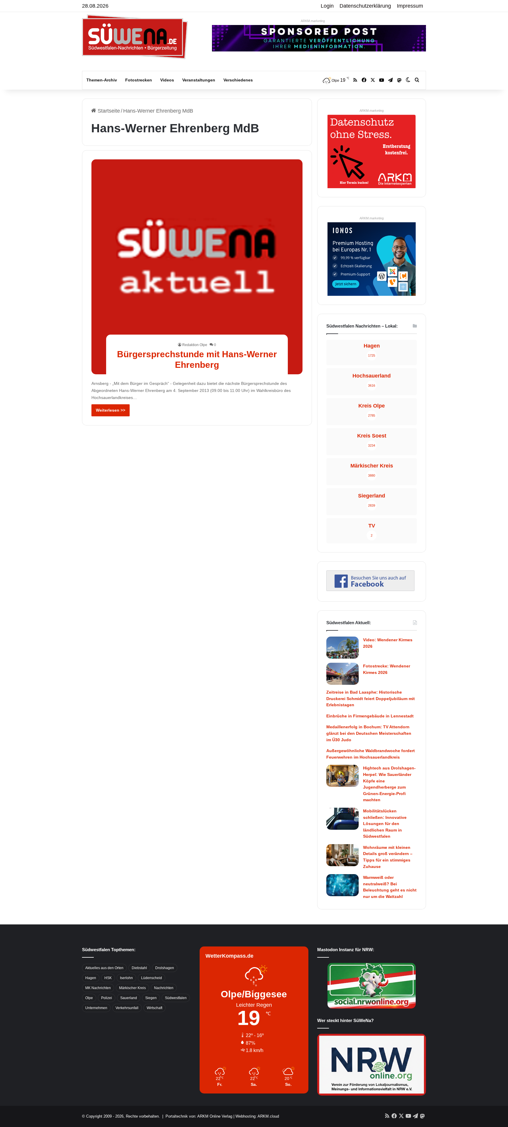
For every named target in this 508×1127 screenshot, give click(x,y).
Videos (167, 80)
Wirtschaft (154, 1008)
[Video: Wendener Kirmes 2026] (342, 648)
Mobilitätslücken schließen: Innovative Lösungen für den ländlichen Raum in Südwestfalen (385, 824)
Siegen (151, 998)
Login (327, 6)
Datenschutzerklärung (365, 6)
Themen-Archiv (101, 80)
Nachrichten (163, 988)
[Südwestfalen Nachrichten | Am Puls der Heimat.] (135, 36)
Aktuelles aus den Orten (104, 968)
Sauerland (128, 998)
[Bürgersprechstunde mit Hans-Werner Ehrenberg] (197, 266)
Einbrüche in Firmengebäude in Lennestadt (370, 716)
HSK (108, 978)
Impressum (410, 6)
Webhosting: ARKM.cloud (257, 1116)
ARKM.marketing (313, 21)
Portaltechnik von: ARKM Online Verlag (199, 1116)
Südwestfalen (176, 998)
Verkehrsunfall (127, 1008)
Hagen (90, 978)
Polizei (106, 998)
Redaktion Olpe (194, 345)
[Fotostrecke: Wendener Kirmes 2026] (342, 674)
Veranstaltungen (198, 80)
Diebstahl (139, 968)
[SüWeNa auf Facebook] (370, 589)
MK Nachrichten (98, 988)
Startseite (108, 111)
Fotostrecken (138, 80)
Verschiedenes (238, 80)
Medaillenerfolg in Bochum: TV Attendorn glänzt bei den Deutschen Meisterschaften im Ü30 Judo (368, 733)
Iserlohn (126, 978)
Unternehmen (96, 1008)
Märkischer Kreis (132, 988)
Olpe (89, 998)
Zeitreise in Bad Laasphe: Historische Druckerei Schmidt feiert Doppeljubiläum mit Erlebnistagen (370, 698)
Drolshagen (164, 968)
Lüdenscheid (151, 978)
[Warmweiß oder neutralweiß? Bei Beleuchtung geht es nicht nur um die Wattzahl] (342, 885)
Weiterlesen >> (110, 410)
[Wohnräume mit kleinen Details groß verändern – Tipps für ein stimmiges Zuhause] (342, 855)
